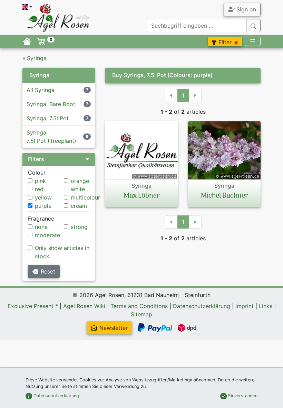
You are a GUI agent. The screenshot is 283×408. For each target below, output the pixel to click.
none (41, 226)
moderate (47, 235)
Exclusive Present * (33, 306)
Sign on (245, 9)
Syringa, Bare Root (51, 104)
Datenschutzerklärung (201, 306)
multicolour (85, 197)
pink (40, 180)
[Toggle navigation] (253, 41)
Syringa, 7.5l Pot (48, 118)
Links (265, 306)
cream (79, 205)
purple (43, 205)
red (39, 189)
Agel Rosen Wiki (84, 306)
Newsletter (113, 327)
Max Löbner (142, 196)
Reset (48, 271)
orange (80, 180)
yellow (43, 197)
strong (79, 226)
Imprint (244, 306)
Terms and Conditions (139, 306)
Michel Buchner (224, 196)
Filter (225, 42)
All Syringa (41, 89)
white (78, 189)
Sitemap (141, 314)
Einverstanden (242, 395)
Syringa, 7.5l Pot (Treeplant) (51, 136)
